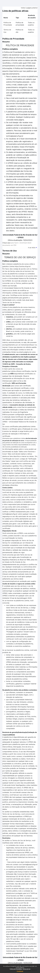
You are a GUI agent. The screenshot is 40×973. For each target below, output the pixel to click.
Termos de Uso (26, 969)
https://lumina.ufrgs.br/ (23, 266)
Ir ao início (32, 247)
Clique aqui (6, 243)
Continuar (20, 971)
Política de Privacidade (16, 969)
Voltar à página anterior (29, 8)
